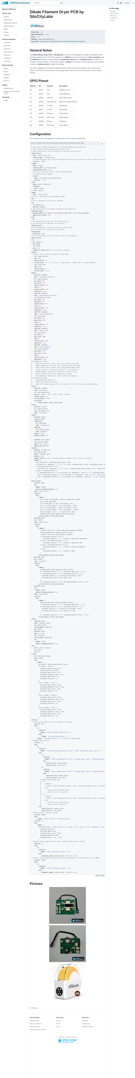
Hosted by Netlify (87, 1026)
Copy (101, 143)
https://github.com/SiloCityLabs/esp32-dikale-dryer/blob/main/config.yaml (62, 41)
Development (86, 1023)
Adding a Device (35, 1026)
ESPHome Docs (34, 1021)
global (47, 34)
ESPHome (85, 1021)
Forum (58, 1026)
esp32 (38, 37)
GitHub (58, 1023)
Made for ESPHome (35, 1023)
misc (42, 32)
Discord (58, 1021)
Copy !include (100, 875)
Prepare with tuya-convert (38, 1029)
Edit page (35, 1008)
